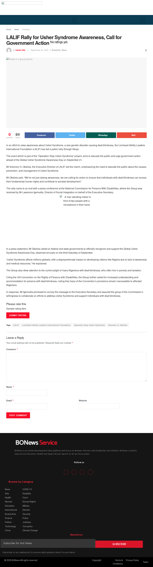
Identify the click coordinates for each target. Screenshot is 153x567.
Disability (26, 29)
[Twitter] (74, 472)
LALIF (16, 325)
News (16, 29)
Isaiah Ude (20, 50)
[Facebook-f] (66, 472)
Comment (12, 349)
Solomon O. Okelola (117, 325)
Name (10, 386)
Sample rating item (16, 308)
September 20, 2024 (39, 50)
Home (8, 29)
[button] (74, 20)
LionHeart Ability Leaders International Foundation (46, 325)
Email (10, 400)
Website (83, 400)
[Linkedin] (82, 472)
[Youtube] (90, 472)
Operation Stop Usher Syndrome (89, 325)
